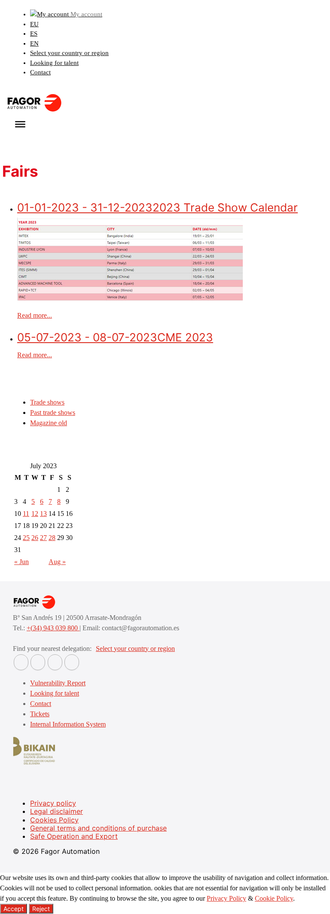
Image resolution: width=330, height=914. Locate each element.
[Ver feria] (130, 298)
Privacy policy (53, 803)
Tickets (39, 714)
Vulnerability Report (58, 683)
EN (34, 43)
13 (43, 513)
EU (34, 24)
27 (43, 537)
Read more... (34, 315)
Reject (41, 908)
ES (33, 33)
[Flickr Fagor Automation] (21, 662)
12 (34, 513)
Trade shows (47, 402)
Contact (40, 72)
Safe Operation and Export (74, 836)
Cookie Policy (274, 898)
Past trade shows (52, 412)
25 (26, 537)
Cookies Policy (54, 820)
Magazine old (48, 422)
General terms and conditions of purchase (98, 828)
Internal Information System (68, 724)
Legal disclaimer (56, 811)
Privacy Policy (226, 898)
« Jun (21, 561)
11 (26, 513)
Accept (13, 908)
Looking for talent (54, 62)
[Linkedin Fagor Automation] (38, 662)
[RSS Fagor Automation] (71, 662)
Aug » (57, 561)
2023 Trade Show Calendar (157, 207)
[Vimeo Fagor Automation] (55, 662)
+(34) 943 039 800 (53, 628)
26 (34, 537)
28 (52, 537)
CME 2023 (115, 337)
